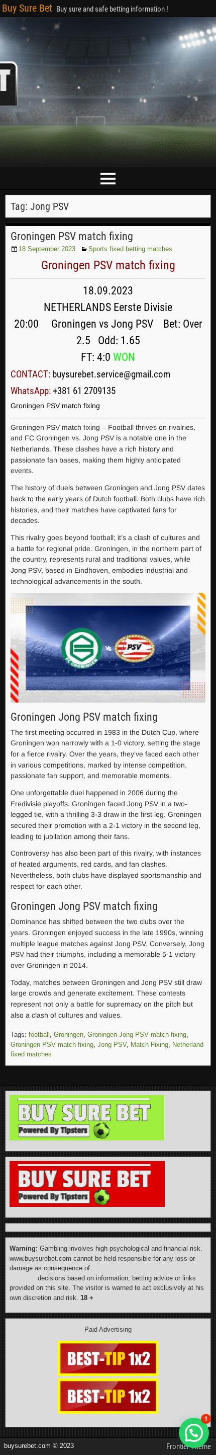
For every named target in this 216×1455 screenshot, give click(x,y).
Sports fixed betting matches (130, 249)
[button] (194, 1433)
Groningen (68, 1034)
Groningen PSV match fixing (72, 236)
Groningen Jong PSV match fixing (136, 1034)
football (39, 1034)
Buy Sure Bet (27, 8)
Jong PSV (112, 1044)
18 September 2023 (47, 249)
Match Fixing (149, 1044)
